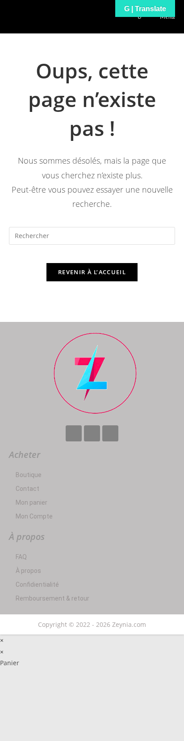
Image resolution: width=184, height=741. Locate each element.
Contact (27, 488)
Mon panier (31, 502)
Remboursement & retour (52, 598)
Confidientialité (37, 584)
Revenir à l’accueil (92, 272)
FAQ (21, 556)
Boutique (29, 474)
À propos (28, 570)
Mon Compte (34, 516)
